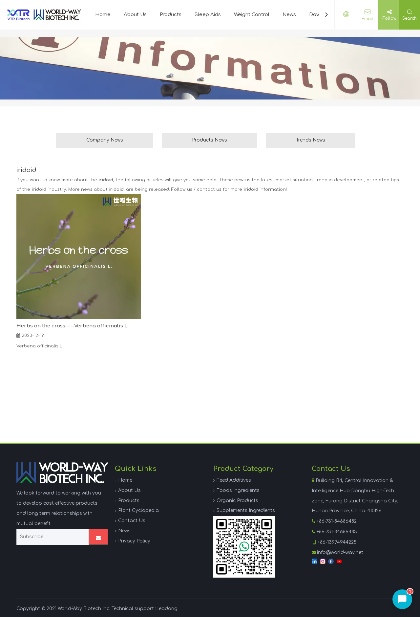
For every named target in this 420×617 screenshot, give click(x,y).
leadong (168, 608)
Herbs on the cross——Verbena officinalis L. (72, 326)
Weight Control (251, 14)
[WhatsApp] (244, 547)
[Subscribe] (98, 537)
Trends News (310, 140)
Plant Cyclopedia (138, 510)
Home (103, 14)
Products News (209, 140)
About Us (135, 14)
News (289, 14)
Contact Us (131, 520)
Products (170, 14)
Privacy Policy (134, 541)
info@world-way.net (340, 552)
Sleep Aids (208, 14)
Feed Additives (234, 480)
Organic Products (237, 500)
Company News (104, 140)
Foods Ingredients (238, 490)
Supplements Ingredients (246, 510)
